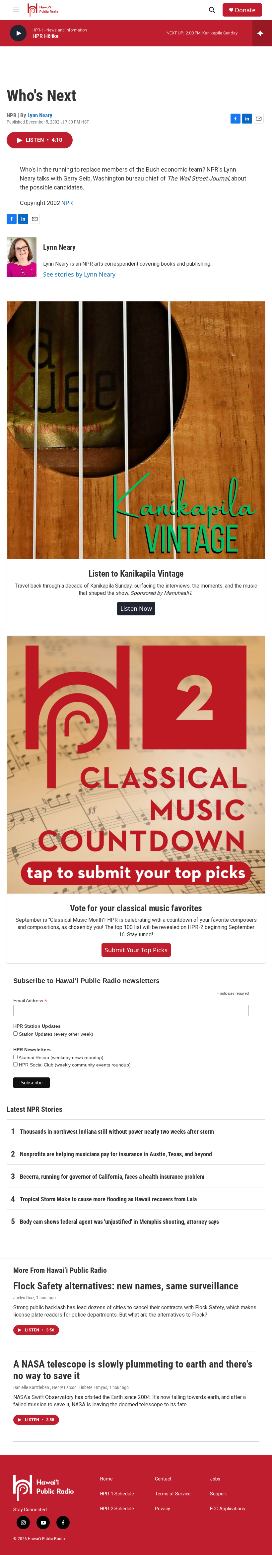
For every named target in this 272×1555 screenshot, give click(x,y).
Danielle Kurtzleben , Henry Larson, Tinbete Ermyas (60, 1387)
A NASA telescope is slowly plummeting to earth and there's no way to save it (132, 1369)
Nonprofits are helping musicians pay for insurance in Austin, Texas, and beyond (116, 1154)
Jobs (215, 1479)
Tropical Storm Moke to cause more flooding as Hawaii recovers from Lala (108, 1199)
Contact (163, 1479)
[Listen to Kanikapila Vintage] (136, 430)
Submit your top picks (136, 950)
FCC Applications (227, 1508)
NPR (67, 202)
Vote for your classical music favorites (136, 908)
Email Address (30, 1001)
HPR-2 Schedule (117, 1508)
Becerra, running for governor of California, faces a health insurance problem (112, 1176)
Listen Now (136, 608)
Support (218, 1493)
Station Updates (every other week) (55, 1034)
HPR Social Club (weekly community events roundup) (74, 1064)
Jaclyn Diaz (23, 1297)
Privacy (162, 1508)
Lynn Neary (40, 115)
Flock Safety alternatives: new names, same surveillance (125, 1286)
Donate (245, 10)
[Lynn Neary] (21, 257)
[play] (18, 33)
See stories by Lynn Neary (79, 274)
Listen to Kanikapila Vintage (136, 574)
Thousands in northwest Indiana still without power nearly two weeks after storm (117, 1131)
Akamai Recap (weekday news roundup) (60, 1057)
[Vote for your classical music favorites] (136, 765)
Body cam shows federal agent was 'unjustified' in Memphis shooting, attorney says (119, 1221)
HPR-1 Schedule (117, 1493)
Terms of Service (173, 1493)
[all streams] (262, 33)
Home (106, 1479)
